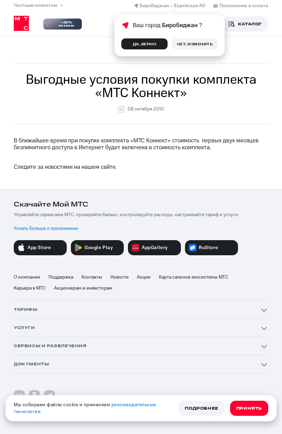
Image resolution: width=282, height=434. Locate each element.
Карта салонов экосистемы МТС (193, 277)
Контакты (92, 277)
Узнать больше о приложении (46, 228)
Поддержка (60, 277)
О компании (27, 277)
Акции (144, 277)
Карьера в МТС (30, 288)
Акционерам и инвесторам (83, 288)
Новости (119, 277)
